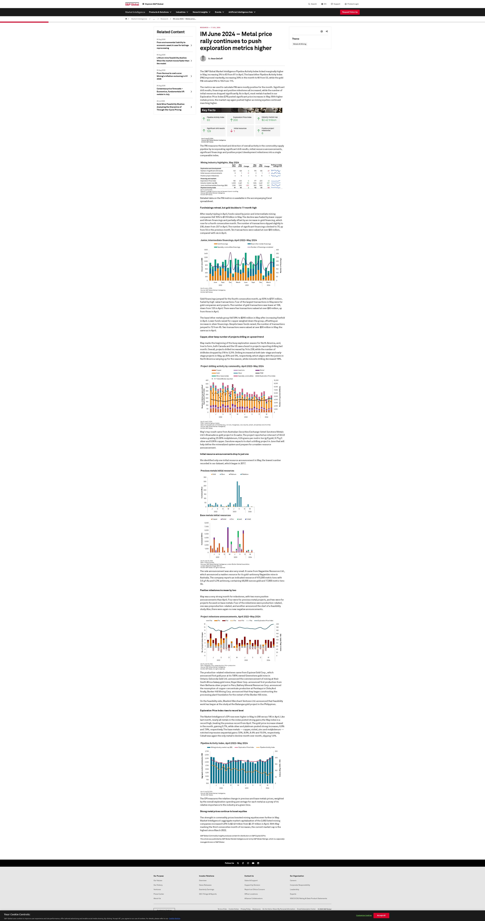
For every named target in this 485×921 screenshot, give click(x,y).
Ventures (157, 889)
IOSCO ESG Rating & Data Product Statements (308, 898)
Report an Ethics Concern (255, 889)
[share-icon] (326, 31)
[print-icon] (321, 31)
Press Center (159, 894)
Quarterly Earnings (206, 889)
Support (337, 4)
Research (164, 19)
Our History (158, 885)
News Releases (205, 885)
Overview (203, 880)
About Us (157, 898)
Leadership (294, 889)
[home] (126, 19)
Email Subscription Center (306, 909)
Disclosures (256, 909)
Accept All (381, 915)
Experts (293, 894)
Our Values (158, 880)
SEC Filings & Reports (208, 894)
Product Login (353, 4)
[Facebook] (243, 863)
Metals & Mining (299, 44)
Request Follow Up (350, 12)
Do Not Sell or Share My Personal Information (279, 909)
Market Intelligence (139, 19)
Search (314, 4)
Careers (293, 880)
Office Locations (251, 894)
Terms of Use (222, 909)
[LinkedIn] (258, 863)
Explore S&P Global (154, 4)
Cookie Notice (234, 909)
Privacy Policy (245, 909)
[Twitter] (238, 863)
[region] (242, 915)
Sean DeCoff (217, 58)
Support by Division (252, 885)
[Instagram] (248, 863)
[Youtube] (253, 863)
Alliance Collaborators (253, 898)
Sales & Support (251, 880)
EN (325, 4)
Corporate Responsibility (300, 885)
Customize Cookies (364, 915)
